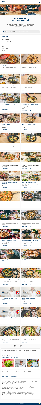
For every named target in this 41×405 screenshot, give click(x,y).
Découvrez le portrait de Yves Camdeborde (9, 376)
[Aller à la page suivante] (26, 345)
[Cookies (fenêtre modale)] (39, 403)
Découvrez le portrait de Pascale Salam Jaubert (10, 357)
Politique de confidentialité (23, 404)
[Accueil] (3, 1)
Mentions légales (17, 404)
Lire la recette (5, 70)
